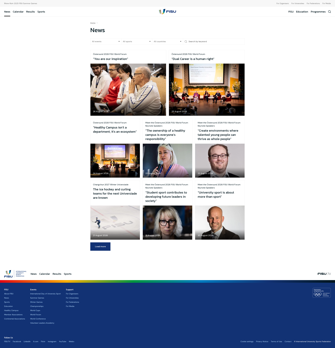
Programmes (318, 12)
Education (302, 12)
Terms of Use (276, 341)
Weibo (71, 341)
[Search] (186, 41)
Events (33, 289)
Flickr (43, 341)
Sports (41, 12)
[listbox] (105, 41)
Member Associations (13, 314)
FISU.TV (7, 341)
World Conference (38, 319)
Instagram (52, 341)
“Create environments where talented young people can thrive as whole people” (218, 134)
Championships (36, 306)
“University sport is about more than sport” (216, 194)
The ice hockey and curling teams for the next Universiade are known (115, 193)
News (7, 12)
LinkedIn (27, 341)
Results (30, 12)
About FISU (8, 294)
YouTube (62, 341)
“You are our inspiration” (110, 59)
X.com (35, 341)
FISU (291, 12)
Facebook (17, 341)
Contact (288, 341)
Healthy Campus (11, 310)
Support (69, 289)
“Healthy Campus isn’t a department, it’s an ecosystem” (115, 129)
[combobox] (136, 41)
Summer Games (37, 298)
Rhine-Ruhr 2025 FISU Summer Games (20, 3)
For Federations (313, 3)
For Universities (297, 3)
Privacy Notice (262, 341)
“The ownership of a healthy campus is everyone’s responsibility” (165, 134)
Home (92, 23)
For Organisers (283, 3)
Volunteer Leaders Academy (42, 323)
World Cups (35, 310)
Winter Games (36, 302)
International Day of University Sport (45, 294)
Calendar (18, 12)
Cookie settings (247, 341)
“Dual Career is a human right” (193, 59)
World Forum (35, 314)
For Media (326, 3)
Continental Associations (14, 319)
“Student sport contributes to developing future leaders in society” (166, 196)
